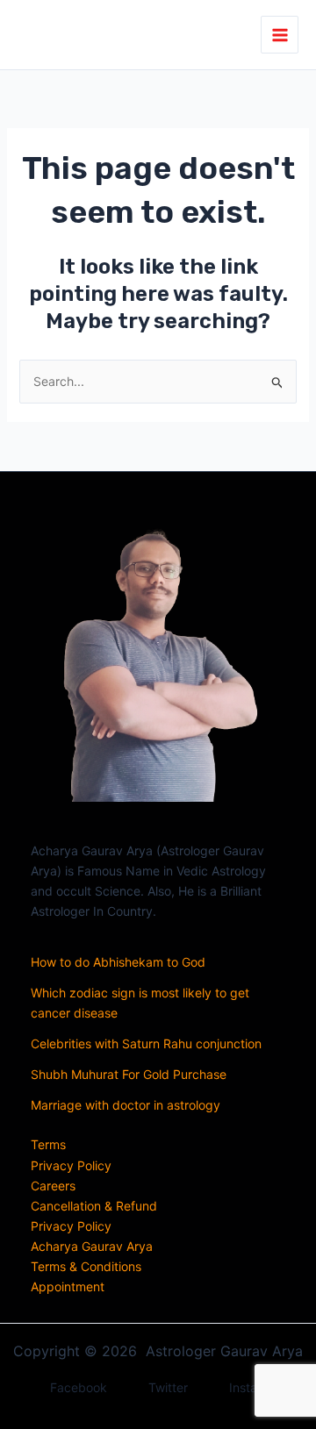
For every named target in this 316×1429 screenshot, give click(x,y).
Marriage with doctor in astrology (125, 1104)
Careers (53, 1185)
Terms (48, 1144)
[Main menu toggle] (279, 35)
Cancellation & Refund (94, 1205)
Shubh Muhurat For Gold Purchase (128, 1074)
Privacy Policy (71, 1165)
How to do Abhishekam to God (118, 961)
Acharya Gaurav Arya (92, 1246)
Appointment (67, 1286)
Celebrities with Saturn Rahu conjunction (146, 1043)
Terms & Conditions (86, 1266)
